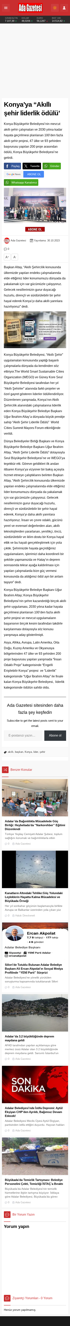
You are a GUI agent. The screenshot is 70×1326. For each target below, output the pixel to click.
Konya (28, 751)
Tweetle (35, 166)
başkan (19, 751)
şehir (42, 751)
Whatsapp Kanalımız (24, 182)
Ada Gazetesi (18, 240)
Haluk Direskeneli (25, 915)
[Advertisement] (35, 61)
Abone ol (55, 735)
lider (35, 751)
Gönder (55, 166)
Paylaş (15, 166)
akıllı (10, 751)
